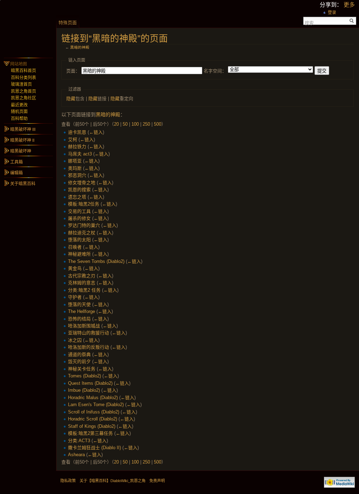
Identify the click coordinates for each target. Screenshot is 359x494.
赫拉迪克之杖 (81, 232)
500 (157, 124)
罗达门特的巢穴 (84, 225)
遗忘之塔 (77, 197)
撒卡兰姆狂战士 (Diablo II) (94, 447)
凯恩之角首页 (23, 91)
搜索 (309, 22)
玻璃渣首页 (21, 84)
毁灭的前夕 (79, 361)
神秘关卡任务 (81, 368)
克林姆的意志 (81, 282)
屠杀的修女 (79, 218)
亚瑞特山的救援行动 (88, 332)
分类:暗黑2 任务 (84, 290)
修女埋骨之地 (81, 182)
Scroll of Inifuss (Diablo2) (93, 412)
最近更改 (19, 105)
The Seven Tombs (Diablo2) (96, 261)
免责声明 (157, 481)
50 (125, 124)
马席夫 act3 (80, 153)
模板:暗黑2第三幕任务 (90, 433)
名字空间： (215, 71)
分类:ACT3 (79, 440)
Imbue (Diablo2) (84, 390)
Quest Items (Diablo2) (90, 383)
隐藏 (70, 98)
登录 (332, 12)
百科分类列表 (23, 77)
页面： (73, 71)
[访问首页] (28, 28)
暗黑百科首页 (23, 70)
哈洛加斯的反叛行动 (88, 347)
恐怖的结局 (79, 318)
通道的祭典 (79, 354)
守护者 (75, 297)
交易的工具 (79, 211)
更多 (349, 5)
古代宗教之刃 (81, 275)
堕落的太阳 (79, 239)
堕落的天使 (79, 304)
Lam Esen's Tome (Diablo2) (96, 404)
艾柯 (72, 139)
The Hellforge (81, 311)
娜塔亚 (75, 160)
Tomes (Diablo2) (84, 375)
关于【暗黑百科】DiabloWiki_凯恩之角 (112, 481)
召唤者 (75, 247)
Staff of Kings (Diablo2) (91, 426)
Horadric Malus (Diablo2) (93, 397)
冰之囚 (75, 340)
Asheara (76, 454)
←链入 (96, 132)
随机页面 (19, 111)
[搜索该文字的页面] (352, 20)
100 (135, 124)
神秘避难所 (79, 254)
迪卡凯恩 (77, 132)
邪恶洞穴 (77, 175)
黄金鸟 (75, 268)
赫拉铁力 (77, 146)
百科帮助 (19, 118)
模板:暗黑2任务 (83, 204)
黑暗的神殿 (79, 47)
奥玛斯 (75, 168)
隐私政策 (68, 481)
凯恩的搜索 (79, 189)
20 (116, 124)
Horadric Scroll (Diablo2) (92, 419)
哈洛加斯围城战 (84, 325)
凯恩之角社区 (23, 98)
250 (146, 124)
